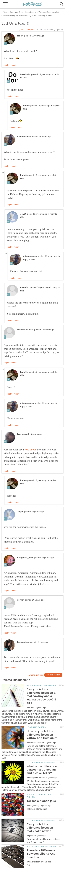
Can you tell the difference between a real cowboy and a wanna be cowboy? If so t (41, 696)
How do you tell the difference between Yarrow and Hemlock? (42, 734)
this (25, 78)
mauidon (24, 287)
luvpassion (23, 642)
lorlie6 (20, 36)
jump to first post (36, 675)
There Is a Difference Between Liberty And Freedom (41, 854)
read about (30, 449)
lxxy (19, 434)
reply (7, 65)
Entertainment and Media (41, 762)
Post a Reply (53, 675)
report (13, 65)
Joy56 (23, 214)
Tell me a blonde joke (41, 800)
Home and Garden (36, 727)
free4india (25, 74)
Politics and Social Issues (41, 846)
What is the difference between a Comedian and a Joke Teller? (42, 770)
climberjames (24, 136)
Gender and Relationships (41, 685)
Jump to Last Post (27, 29)
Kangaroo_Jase (25, 557)
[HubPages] (32, 4)
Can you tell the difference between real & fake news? (40, 828)
